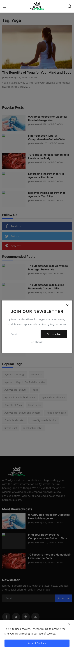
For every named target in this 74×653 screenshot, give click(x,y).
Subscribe (54, 334)
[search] (69, 6)
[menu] (4, 6)
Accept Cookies (37, 643)
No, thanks (37, 342)
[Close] (67, 305)
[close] (69, 624)
